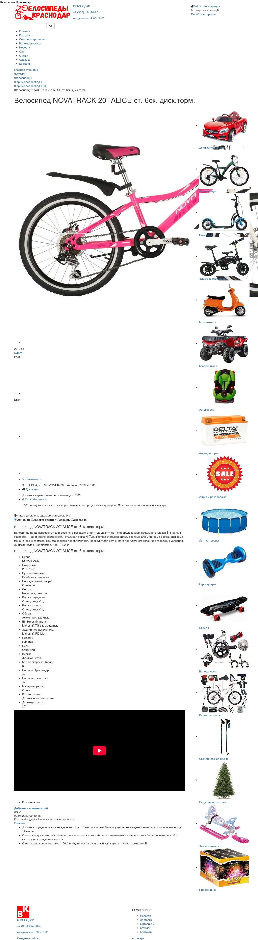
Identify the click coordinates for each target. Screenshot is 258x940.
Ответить (19, 823)
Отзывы (65, 519)
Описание (24, 519)
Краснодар (23, 2)
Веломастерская (30, 43)
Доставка (32, 489)
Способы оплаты (36, 499)
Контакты (25, 63)
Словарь (24, 59)
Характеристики (44, 519)
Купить (18, 353)
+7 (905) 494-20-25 (85, 12)
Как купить (26, 35)
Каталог (145, 928)
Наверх (139, 938)
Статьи (23, 55)
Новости (24, 47)
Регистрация (212, 6)
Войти (197, 6)
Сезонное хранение (32, 39)
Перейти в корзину (203, 14)
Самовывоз (33, 479)
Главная (24, 31)
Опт (21, 51)
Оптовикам (147, 924)
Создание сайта (27, 938)
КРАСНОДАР (81, 6)
